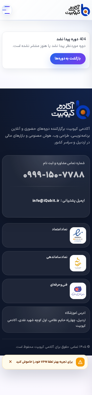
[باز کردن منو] (7, 10)
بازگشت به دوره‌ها (68, 58)
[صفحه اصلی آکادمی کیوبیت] (77, 10)
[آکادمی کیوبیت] (54, 110)
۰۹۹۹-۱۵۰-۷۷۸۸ (54, 175)
